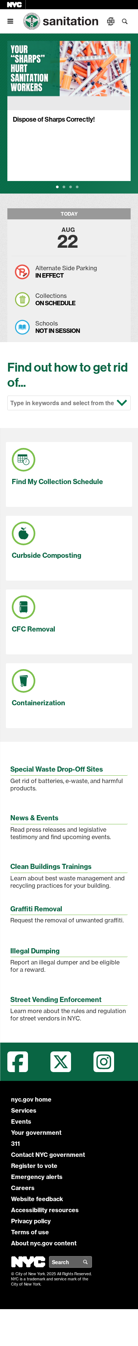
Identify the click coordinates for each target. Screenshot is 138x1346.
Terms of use (30, 1232)
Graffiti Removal (36, 909)
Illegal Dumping (35, 951)
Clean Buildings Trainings (51, 866)
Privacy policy (31, 1221)
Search (91, 1262)
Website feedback (37, 1199)
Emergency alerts (37, 1176)
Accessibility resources (45, 1210)
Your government (36, 1132)
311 (15, 1143)
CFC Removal (33, 629)
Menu (13, 21)
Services (23, 1110)
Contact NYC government (48, 1154)
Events (21, 1121)
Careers (23, 1188)
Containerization (38, 703)
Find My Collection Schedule (57, 481)
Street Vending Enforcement (56, 999)
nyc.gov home (31, 1099)
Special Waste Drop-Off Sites (56, 769)
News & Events (34, 818)
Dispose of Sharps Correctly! (54, 119)
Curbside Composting (46, 555)
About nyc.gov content (44, 1243)
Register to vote (34, 1165)
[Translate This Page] (111, 21)
